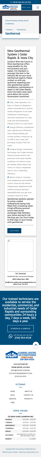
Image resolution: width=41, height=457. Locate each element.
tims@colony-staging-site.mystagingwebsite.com (20, 282)
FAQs (13, 402)
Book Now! (26, 7)
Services (12, 399)
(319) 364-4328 (20, 376)
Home (12, 391)
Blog (13, 395)
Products (28, 399)
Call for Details (14, 231)
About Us (28, 391)
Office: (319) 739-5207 (20, 284)
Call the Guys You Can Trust (22, 2)
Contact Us (28, 395)
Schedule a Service (20, 328)
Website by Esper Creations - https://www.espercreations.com (21, 452)
